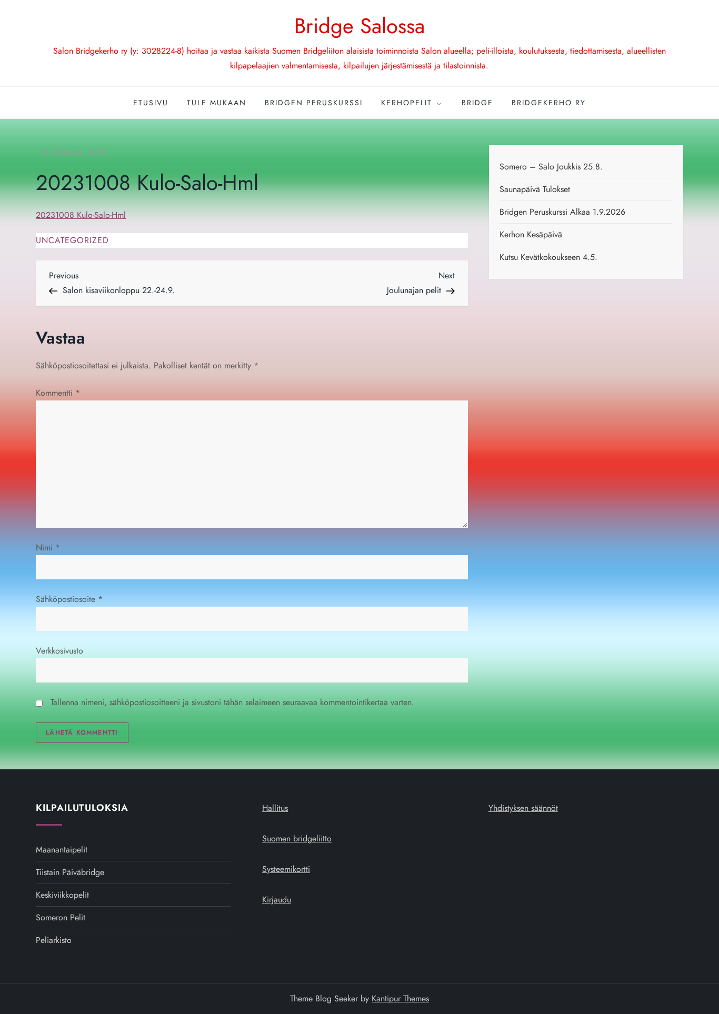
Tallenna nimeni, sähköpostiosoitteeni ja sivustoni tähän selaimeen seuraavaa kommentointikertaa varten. (232, 702)
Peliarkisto (54, 940)
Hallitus (275, 808)
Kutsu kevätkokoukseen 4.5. (548, 257)
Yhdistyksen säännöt (523, 808)
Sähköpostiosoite (69, 599)
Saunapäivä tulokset (535, 189)
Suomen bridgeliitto (297, 838)
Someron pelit (60, 917)
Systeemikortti (286, 869)
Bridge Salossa (359, 26)
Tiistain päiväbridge (70, 872)
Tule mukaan (216, 102)
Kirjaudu (276, 899)
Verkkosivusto (59, 651)
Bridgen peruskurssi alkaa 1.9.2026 (562, 212)
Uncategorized (72, 240)
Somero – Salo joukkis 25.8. (551, 166)
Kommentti (58, 393)
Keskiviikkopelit (62, 895)
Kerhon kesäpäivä (531, 234)
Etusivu (150, 102)
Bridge (477, 102)
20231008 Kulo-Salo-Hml (81, 215)
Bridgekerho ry (549, 102)
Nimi (48, 547)
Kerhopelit (406, 102)
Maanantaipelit (61, 850)
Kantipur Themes (400, 998)
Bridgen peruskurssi (314, 102)
